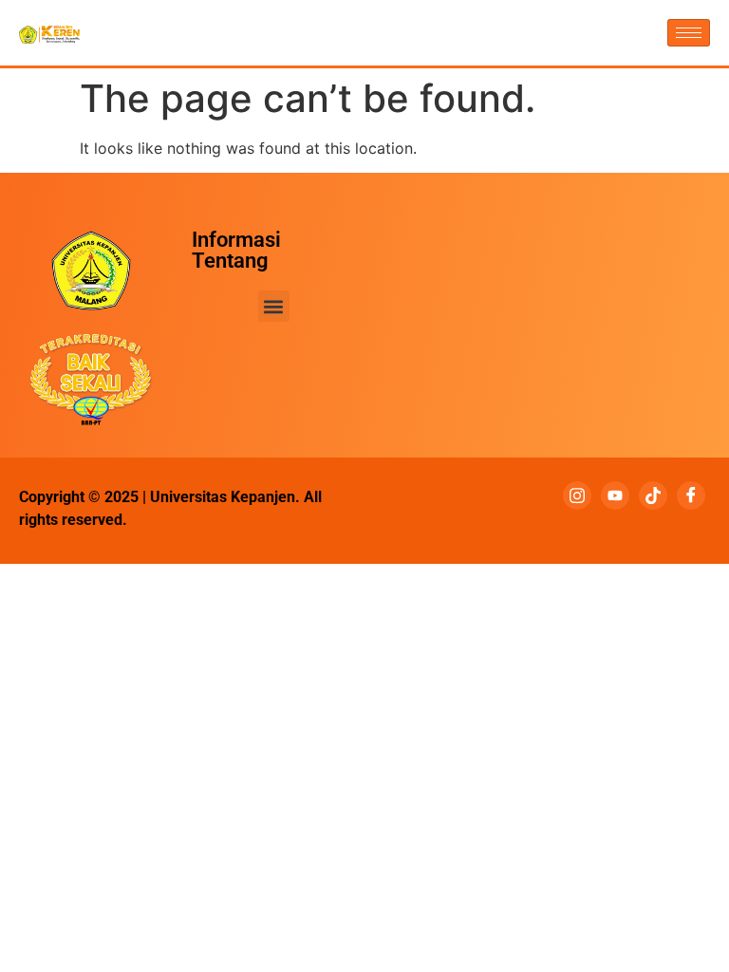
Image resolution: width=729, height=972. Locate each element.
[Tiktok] (653, 495)
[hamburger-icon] (688, 33)
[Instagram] (577, 495)
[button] (274, 306)
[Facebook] (691, 495)
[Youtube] (615, 495)
